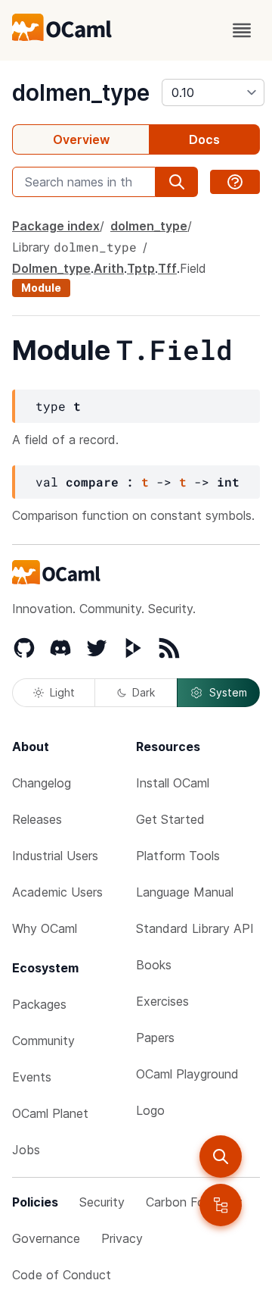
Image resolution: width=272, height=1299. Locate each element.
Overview (81, 139)
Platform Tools (178, 855)
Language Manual (184, 892)
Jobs (26, 1149)
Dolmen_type (51, 268)
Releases (37, 819)
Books (154, 964)
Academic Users (57, 892)
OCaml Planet (50, 1113)
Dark (143, 692)
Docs (204, 139)
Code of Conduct (61, 1274)
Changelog (41, 782)
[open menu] (242, 30)
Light (62, 692)
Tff (167, 268)
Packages (39, 1004)
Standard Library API (195, 928)
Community (43, 1040)
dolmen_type (81, 92)
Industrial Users (55, 855)
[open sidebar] (220, 1205)
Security (102, 1202)
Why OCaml (44, 928)
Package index (56, 225)
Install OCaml (172, 782)
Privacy (122, 1238)
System (228, 692)
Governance (46, 1238)
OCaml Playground (187, 1073)
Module (41, 287)
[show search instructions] (235, 182)
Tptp (141, 268)
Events (31, 1077)
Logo (150, 1110)
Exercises (162, 1001)
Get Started (170, 819)
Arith (109, 268)
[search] (220, 1156)
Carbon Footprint (194, 1202)
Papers (155, 1037)
